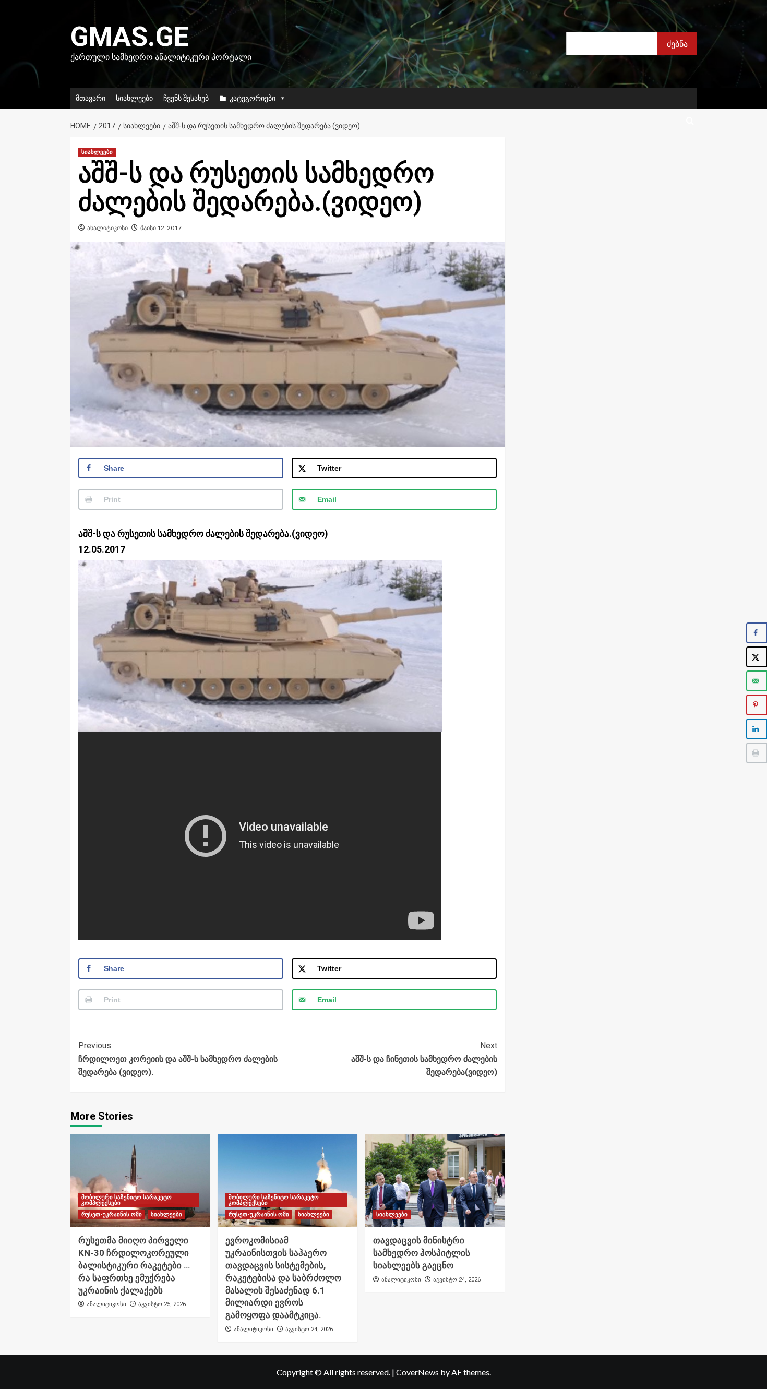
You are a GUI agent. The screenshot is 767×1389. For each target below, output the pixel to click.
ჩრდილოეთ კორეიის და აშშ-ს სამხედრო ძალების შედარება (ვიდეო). (178, 1058)
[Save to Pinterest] (756, 704)
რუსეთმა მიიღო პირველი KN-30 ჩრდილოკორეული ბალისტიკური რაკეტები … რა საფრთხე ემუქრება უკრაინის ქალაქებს (134, 1265)
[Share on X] (756, 656)
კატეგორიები (252, 97)
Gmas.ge (129, 37)
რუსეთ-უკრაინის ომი (111, 1214)
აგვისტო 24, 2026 (309, 1329)
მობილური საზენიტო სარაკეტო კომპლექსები (126, 1200)
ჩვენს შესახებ (186, 97)
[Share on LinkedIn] (756, 729)
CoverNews (417, 1372)
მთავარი (90, 97)
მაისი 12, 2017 (161, 228)
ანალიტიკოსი (107, 228)
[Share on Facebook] (756, 632)
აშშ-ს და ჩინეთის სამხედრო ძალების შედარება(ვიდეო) (424, 1058)
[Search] (690, 121)
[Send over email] (756, 680)
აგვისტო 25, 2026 (162, 1304)
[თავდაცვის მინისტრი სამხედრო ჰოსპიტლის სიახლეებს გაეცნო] (435, 1180)
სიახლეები (134, 97)
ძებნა (677, 44)
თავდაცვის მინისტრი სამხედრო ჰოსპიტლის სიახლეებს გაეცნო (421, 1253)
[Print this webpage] (756, 753)
